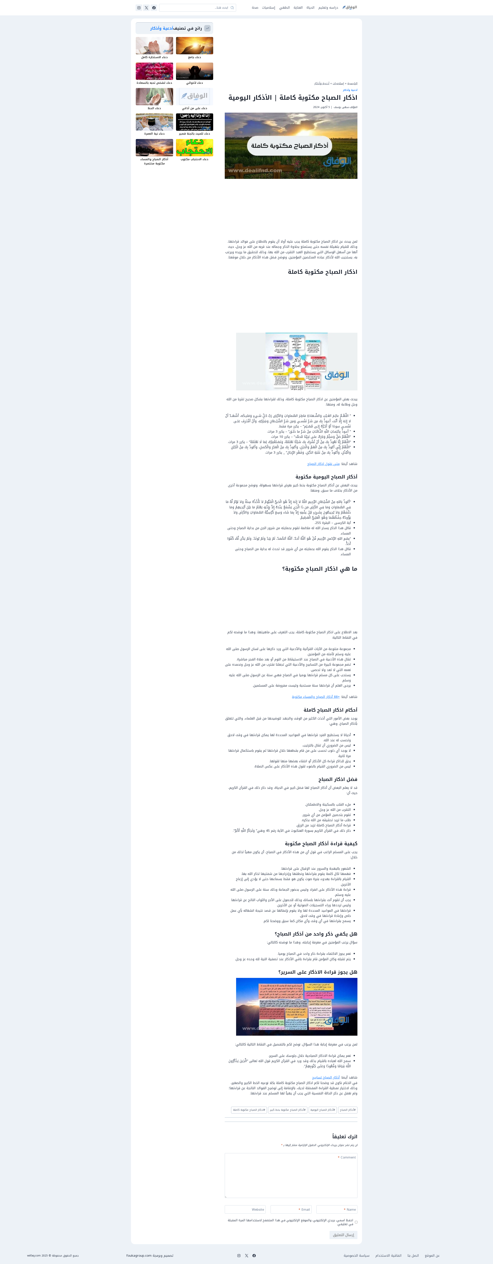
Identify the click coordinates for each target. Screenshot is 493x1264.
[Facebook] (154, 7)
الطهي (284, 7)
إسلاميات (268, 7)
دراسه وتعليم (328, 7)
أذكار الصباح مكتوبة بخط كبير (288, 1109)
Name (350, 1210)
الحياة (310, 7)
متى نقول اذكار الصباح (323, 464)
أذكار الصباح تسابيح (326, 1077)
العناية (298, 7)
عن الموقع (432, 1255)
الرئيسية (352, 83)
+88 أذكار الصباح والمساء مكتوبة (316, 697)
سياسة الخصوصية (357, 1255)
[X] (146, 7)
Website (258, 1210)
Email (304, 1210)
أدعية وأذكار (321, 83)
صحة (255, 7)
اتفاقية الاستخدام (389, 1255)
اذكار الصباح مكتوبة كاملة (249, 1109)
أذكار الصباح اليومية (322, 1109)
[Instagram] (139, 7)
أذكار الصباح (348, 1109)
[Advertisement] (291, 49)
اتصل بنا (413, 1255)
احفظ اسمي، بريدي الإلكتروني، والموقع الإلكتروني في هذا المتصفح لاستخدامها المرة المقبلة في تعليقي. (290, 1222)
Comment (347, 1157)
